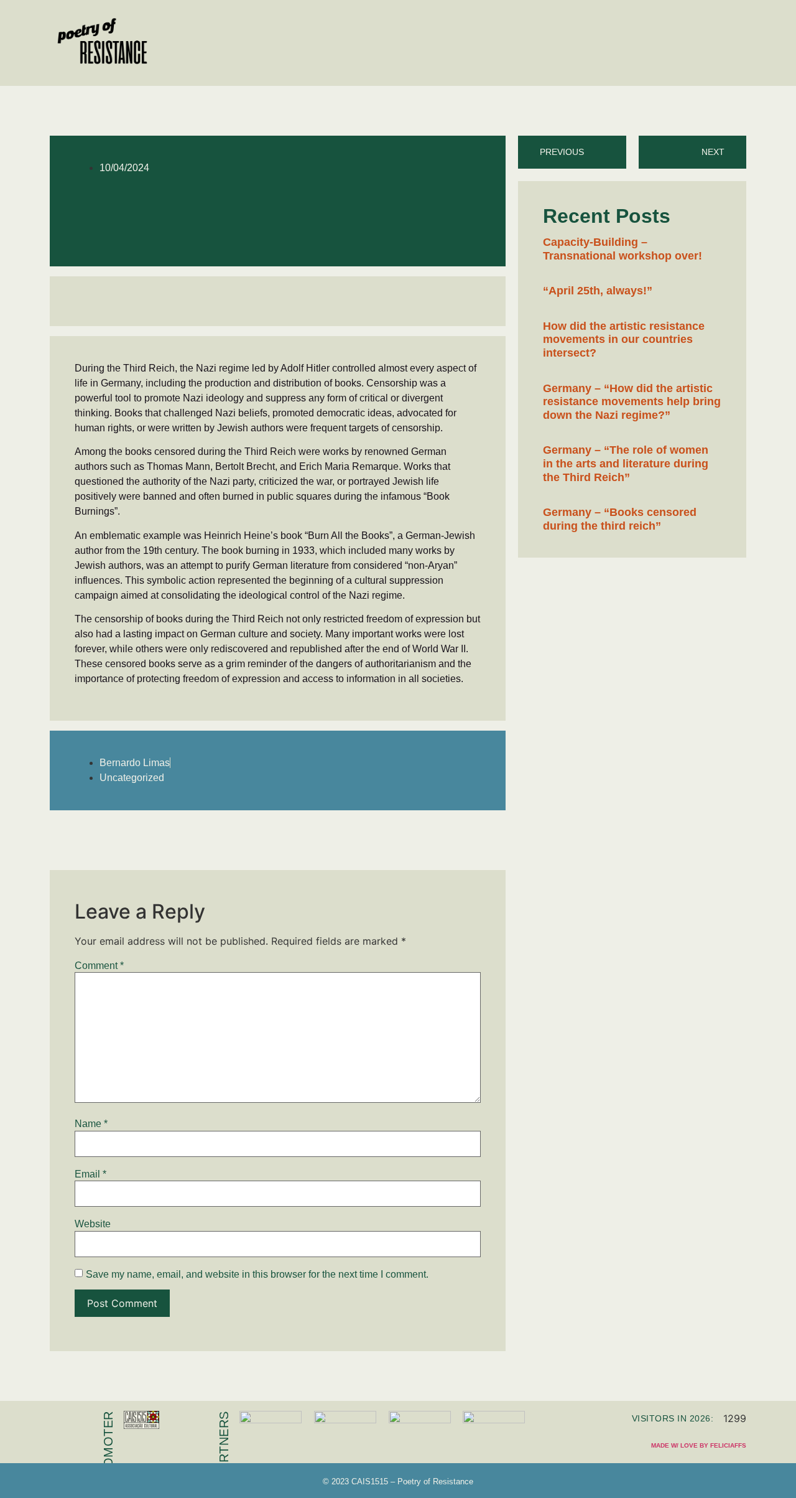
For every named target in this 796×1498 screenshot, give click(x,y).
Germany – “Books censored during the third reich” (619, 519)
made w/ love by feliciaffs (698, 1445)
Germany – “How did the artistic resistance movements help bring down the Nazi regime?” (632, 401)
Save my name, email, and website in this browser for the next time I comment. (257, 1275)
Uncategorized (132, 777)
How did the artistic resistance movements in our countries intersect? (624, 339)
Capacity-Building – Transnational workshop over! (622, 249)
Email (90, 1174)
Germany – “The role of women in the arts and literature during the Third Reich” (625, 463)
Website (93, 1224)
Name (91, 1124)
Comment (99, 966)
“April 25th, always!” (597, 290)
